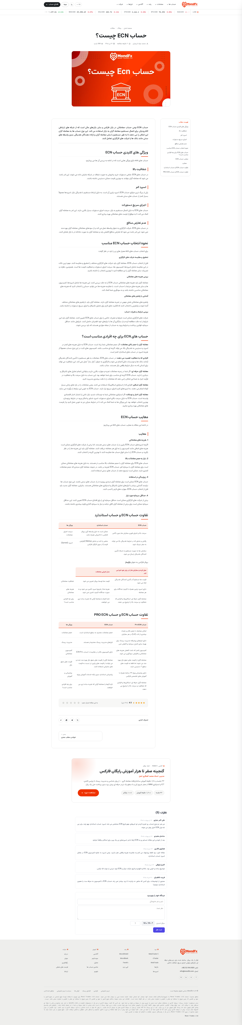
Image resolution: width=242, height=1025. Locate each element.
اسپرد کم (184, 135)
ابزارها (130, 4)
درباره (66, 954)
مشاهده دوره (89, 792)
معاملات (160, 4)
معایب (184, 163)
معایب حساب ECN (182, 159)
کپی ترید (125, 967)
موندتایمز (95, 958)
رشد (149, 4)
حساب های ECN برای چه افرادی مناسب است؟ (177, 153)
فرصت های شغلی (62, 967)
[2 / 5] (75, 703)
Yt (181, 978)
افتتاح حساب (53, 4)
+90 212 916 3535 (188, 968)
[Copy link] (61, 720)
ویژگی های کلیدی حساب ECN (178, 126)
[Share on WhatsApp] (66, 720)
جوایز (66, 958)
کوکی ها (76, 991)
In (186, 978)
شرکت (120, 4)
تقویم (96, 971)
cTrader (155, 958)
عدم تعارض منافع (181, 144)
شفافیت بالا (183, 131)
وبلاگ (119, 28)
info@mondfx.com (187, 971)
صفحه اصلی (128, 28)
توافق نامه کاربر (49, 991)
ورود (65, 4)
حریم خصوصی (105, 991)
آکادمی (140, 4)
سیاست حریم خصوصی (64, 991)
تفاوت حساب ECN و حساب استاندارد (176, 167)
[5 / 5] (63, 703)
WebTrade (154, 963)
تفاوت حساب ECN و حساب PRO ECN (175, 172)
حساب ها (172, 4)
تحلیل (96, 963)
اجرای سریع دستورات (180, 139)
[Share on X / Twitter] (77, 720)
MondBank (124, 958)
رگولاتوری (65, 963)
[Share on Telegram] (72, 720)
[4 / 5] (67, 703)
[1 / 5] (78, 703)
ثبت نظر (159, 930)
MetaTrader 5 (153, 954)
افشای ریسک (86, 991)
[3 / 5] (71, 703)
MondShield (123, 954)
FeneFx (125, 963)
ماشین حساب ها (92, 967)
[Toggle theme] (72, 4)
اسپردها (155, 971)
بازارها (156, 967)
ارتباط (66, 971)
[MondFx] (190, 4)
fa (79, 4)
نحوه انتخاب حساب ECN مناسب (177, 148)
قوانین (96, 991)
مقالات (112, 28)
